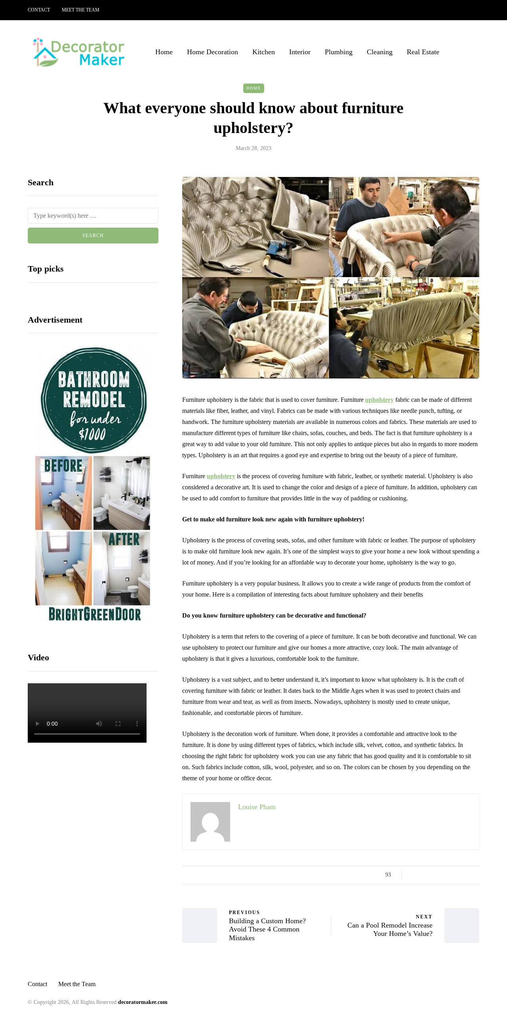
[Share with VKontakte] (464, 875)
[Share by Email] (474, 875)
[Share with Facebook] (415, 875)
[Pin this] (454, 875)
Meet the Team (80, 10)
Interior (300, 52)
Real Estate (423, 52)
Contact (39, 10)
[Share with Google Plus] (435, 875)
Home (164, 52)
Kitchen (263, 52)
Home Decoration (212, 52)
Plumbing (339, 52)
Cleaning (380, 52)
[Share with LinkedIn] (445, 875)
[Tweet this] (425, 875)
